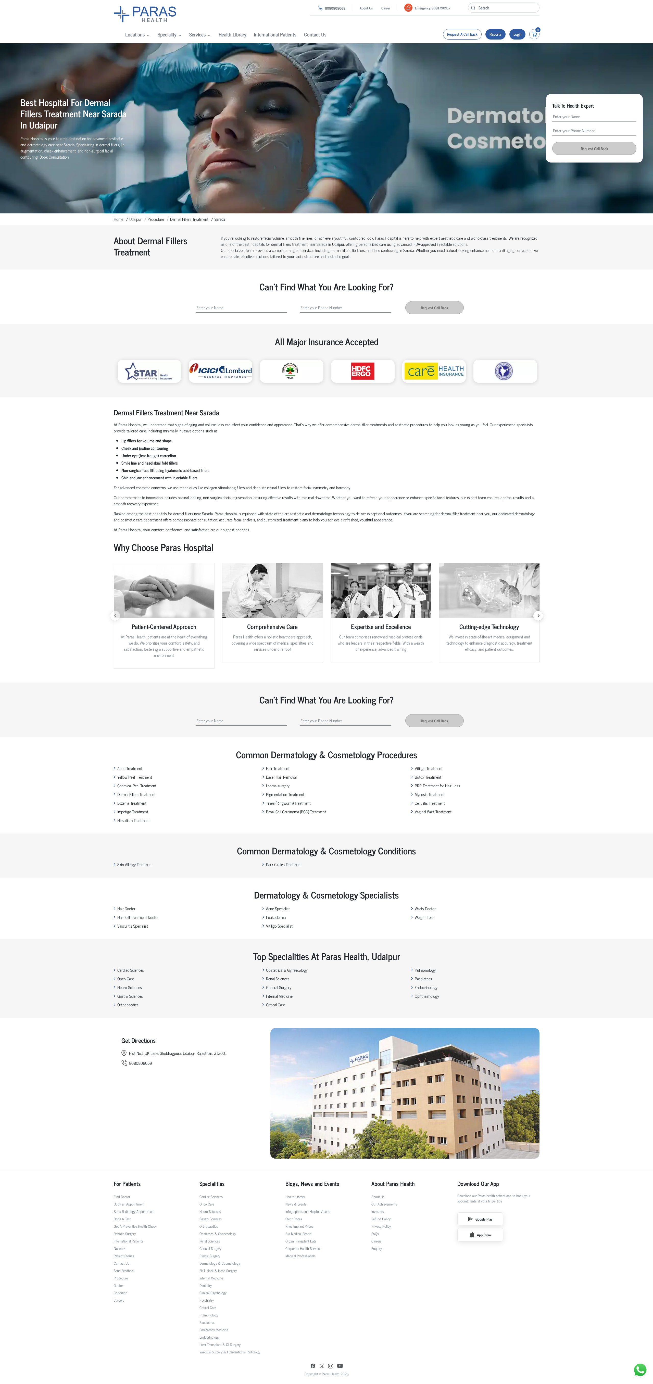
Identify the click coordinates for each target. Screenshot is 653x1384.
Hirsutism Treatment (133, 820)
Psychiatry (206, 1300)
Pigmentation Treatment (285, 794)
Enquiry (376, 1248)
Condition (120, 1293)
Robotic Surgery (125, 1233)
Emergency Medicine (213, 1329)
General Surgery (278, 987)
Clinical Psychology (213, 1293)
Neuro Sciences (129, 987)
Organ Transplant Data (300, 1241)
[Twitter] (322, 1366)
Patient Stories (124, 1256)
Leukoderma (276, 917)
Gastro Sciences (130, 996)
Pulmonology (425, 970)
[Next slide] (538, 616)
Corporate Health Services (303, 1248)
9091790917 (441, 7)
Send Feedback (124, 1270)
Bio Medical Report (298, 1233)
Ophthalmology (427, 996)
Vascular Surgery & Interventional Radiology (229, 1352)
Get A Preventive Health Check (135, 1226)
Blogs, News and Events (312, 1183)
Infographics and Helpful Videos (307, 1211)
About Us (366, 8)
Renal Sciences (278, 979)
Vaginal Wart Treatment (433, 812)
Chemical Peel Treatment (136, 786)
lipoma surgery (278, 786)
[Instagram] (330, 1366)
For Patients (127, 1183)
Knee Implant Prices (299, 1226)
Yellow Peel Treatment (134, 777)
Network (119, 1248)
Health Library (232, 34)
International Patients (275, 34)
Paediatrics (423, 979)
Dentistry (205, 1285)
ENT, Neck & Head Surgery (218, 1270)
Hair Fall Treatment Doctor (138, 917)
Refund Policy (381, 1219)
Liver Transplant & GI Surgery (220, 1344)
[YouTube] (340, 1366)
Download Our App (478, 1183)
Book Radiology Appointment (134, 1211)
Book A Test (122, 1219)
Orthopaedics (128, 1005)
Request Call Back (594, 148)
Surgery (119, 1300)
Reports (495, 34)
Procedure (156, 219)
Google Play (483, 1219)
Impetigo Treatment (132, 812)
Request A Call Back (462, 34)
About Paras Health (393, 1183)
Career (385, 8)
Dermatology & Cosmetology (219, 1263)
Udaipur (135, 219)
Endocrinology (426, 987)
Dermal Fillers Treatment (189, 219)
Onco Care (125, 979)
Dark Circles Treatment (284, 864)
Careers (376, 1241)
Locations (135, 34)
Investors (377, 1211)
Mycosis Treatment (430, 794)
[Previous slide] (115, 616)
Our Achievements (384, 1204)
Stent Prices (293, 1219)
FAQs (375, 1233)
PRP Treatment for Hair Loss (437, 786)
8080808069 (335, 8)
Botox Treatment (428, 777)
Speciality (167, 34)
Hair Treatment (278, 768)
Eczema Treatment (131, 803)
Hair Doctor (126, 908)
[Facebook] (313, 1366)
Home (118, 219)
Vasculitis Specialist (132, 926)
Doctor (118, 1285)
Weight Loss (424, 917)
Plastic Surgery (209, 1256)
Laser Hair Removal (281, 777)
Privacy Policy (381, 1226)
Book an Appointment (129, 1204)
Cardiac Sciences (130, 970)
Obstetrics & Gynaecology (287, 970)
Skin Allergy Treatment (135, 864)
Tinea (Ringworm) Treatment (288, 803)
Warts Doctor (425, 908)
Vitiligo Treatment (429, 768)
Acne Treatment (129, 768)
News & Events (296, 1204)
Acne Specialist (278, 908)
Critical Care (275, 1005)
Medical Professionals (300, 1256)
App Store (484, 1235)
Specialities (212, 1183)
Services (197, 34)
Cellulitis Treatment (430, 803)
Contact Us (315, 34)
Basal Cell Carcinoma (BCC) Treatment (296, 812)
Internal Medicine (279, 996)
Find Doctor (122, 1196)
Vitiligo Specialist (279, 926)
